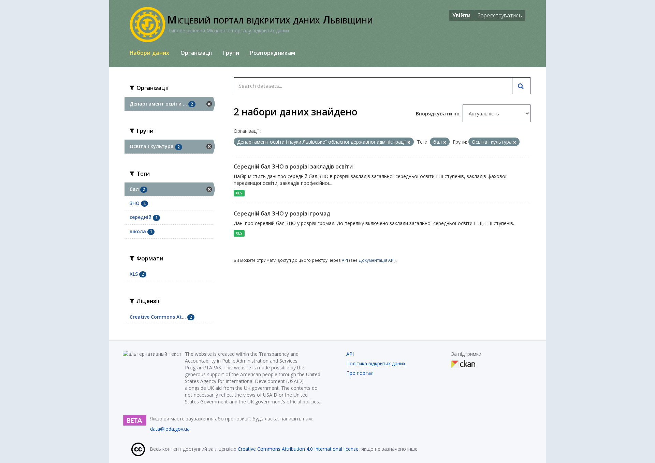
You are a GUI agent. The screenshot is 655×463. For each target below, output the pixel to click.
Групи (231, 53)
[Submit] (521, 85)
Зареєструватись (500, 15)
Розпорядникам (272, 53)
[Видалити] (408, 142)
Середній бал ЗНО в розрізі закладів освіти (293, 166)
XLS (239, 193)
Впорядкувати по (438, 113)
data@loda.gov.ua (170, 429)
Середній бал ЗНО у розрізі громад (282, 213)
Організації (196, 53)
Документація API (376, 260)
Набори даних (150, 53)
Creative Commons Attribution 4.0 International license (298, 449)
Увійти (461, 15)
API (345, 260)
